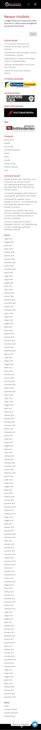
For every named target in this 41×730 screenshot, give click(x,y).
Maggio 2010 (8, 677)
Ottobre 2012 (9, 605)
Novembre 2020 (10, 466)
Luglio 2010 (8, 670)
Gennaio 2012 (9, 629)
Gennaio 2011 (9, 653)
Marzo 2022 (8, 412)
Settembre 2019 (10, 514)
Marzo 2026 (8, 249)
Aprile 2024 (8, 327)
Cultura (6, 153)
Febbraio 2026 (9, 252)
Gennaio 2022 (9, 418)
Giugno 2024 (8, 320)
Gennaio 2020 (9, 500)
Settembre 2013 (10, 582)
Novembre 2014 (10, 561)
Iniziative (7, 160)
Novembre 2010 (10, 660)
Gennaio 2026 (9, 256)
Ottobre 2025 (9, 266)
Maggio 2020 (8, 486)
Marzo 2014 (8, 568)
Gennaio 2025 (9, 296)
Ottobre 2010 (9, 663)
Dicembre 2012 (9, 598)
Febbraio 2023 (9, 374)
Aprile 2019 (8, 524)
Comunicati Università (12, 150)
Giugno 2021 (8, 442)
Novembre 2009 (10, 697)
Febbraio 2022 (9, 415)
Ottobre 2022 (9, 388)
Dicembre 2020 (9, 463)
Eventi (6, 157)
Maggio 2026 (8, 242)
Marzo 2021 (8, 452)
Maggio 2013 (8, 585)
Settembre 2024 (10, 310)
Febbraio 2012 (9, 626)
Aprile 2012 (8, 622)
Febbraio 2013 (9, 592)
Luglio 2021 (8, 439)
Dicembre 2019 (9, 503)
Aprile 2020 (8, 490)
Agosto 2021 (8, 435)
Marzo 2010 (8, 683)
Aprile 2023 (8, 368)
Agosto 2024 (8, 313)
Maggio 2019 (8, 520)
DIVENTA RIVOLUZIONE (27, 196)
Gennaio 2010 (9, 690)
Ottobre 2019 (9, 510)
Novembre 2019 (10, 507)
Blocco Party (8, 147)
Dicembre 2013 (9, 571)
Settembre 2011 (10, 643)
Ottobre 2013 (9, 578)
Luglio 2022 (8, 398)
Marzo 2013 (8, 588)
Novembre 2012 (10, 602)
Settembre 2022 (10, 391)
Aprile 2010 (8, 680)
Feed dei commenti (11, 713)
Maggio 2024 (8, 323)
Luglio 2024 (8, 317)
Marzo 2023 (8, 371)
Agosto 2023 (8, 354)
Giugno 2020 (8, 483)
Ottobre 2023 (9, 347)
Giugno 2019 (8, 517)
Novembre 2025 (10, 262)
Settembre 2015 (10, 554)
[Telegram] (35, 724)
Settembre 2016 (10, 537)
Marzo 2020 (8, 493)
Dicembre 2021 (9, 422)
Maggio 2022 (8, 405)
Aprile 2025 (8, 286)
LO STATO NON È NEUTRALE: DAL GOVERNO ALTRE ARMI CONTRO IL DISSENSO (17, 46)
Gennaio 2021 (9, 459)
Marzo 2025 (8, 289)
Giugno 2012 (8, 615)
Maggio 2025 (8, 283)
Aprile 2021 (8, 449)
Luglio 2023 (8, 357)
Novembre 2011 (10, 636)
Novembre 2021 (10, 425)
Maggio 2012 (8, 619)
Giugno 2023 (8, 361)
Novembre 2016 (10, 534)
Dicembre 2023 (9, 340)
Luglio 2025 (8, 276)
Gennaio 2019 (9, 531)
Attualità (7, 143)
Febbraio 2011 (9, 649)
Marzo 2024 (8, 330)
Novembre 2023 (10, 344)
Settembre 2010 (10, 666)
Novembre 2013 (10, 575)
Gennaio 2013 (9, 595)
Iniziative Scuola (9, 163)
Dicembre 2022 (9, 381)
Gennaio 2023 (9, 378)
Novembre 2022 (10, 385)
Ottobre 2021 (9, 429)
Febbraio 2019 (9, 527)
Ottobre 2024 (9, 306)
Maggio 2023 (8, 364)
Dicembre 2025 (9, 259)
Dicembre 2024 (9, 300)
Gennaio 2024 (9, 337)
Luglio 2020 (8, 480)
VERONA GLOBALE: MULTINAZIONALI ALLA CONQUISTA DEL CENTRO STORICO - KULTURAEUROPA (20, 182)
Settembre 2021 (10, 432)
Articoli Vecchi (9, 140)
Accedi (6, 706)
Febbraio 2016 (9, 544)
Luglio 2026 (8, 239)
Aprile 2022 (8, 408)
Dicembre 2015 (9, 551)
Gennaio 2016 (9, 548)
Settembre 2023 (10, 351)
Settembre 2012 (10, 609)
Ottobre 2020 (9, 469)
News (6, 170)
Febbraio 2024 (9, 334)
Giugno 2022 (8, 401)
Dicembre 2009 (9, 694)
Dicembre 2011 (9, 632)
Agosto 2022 (8, 395)
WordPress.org (9, 716)
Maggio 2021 (8, 446)
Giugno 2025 (8, 279)
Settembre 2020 (10, 473)
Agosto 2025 (8, 273)
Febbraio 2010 (9, 687)
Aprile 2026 (8, 245)
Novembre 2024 (10, 303)
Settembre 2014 (10, 565)
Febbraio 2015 (9, 558)
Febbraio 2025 (9, 293)
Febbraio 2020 (9, 497)
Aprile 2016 (8, 541)
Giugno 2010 (8, 673)
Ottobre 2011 (9, 639)
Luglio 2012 (8, 612)
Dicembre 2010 (9, 656)
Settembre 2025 (10, 269)
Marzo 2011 (8, 646)
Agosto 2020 (8, 476)
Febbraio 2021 (9, 456)
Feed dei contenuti (10, 709)
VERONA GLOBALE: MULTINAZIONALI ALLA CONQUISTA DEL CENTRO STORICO (19, 187)
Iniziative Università (11, 167)
